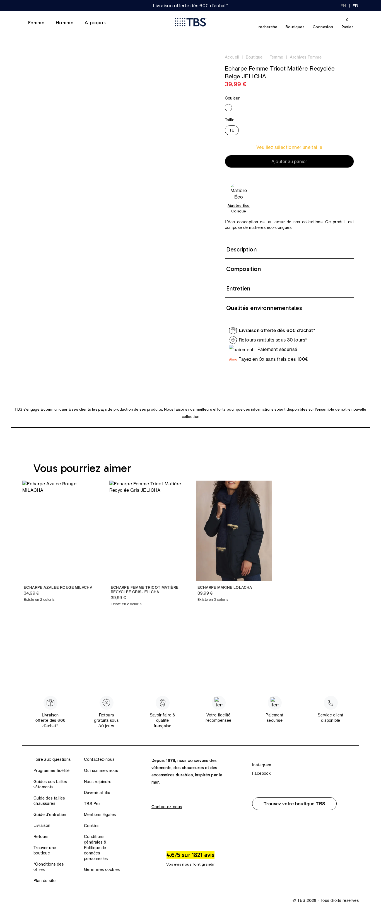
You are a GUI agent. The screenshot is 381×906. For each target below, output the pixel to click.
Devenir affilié (97, 792)
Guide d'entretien (49, 814)
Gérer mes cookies (102, 869)
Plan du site (44, 880)
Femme (36, 23)
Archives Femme (306, 57)
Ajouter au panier (289, 161)
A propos (95, 23)
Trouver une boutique (44, 850)
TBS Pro (92, 803)
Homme (64, 23)
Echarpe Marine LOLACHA (224, 587)
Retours (41, 836)
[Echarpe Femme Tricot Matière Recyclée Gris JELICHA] (147, 531)
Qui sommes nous (101, 770)
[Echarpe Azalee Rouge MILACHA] (60, 531)
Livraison (41, 825)
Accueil (232, 57)
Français (356, 6)
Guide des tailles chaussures (49, 801)
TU (231, 130)
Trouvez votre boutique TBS (294, 803)
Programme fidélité (51, 770)
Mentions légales (100, 814)
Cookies (92, 825)
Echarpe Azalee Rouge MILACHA (58, 587)
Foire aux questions (52, 759)
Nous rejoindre (98, 781)
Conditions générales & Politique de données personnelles (96, 847)
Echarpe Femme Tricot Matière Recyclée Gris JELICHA (145, 589)
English (343, 6)
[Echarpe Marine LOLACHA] (234, 531)
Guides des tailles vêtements (50, 784)
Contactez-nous (99, 759)
